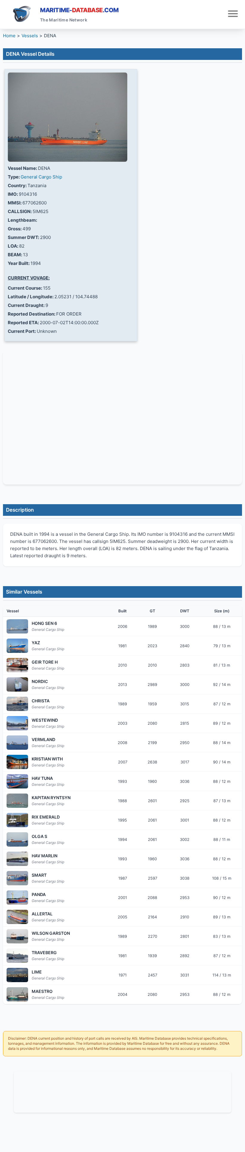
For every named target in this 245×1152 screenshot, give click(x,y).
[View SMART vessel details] (17, 878)
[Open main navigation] (233, 14)
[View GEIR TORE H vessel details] (17, 665)
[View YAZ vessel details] (17, 646)
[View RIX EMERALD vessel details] (17, 820)
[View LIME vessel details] (17, 975)
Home (9, 35)
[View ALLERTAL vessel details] (17, 917)
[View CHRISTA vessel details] (17, 704)
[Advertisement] (122, 1091)
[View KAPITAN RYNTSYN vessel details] (17, 801)
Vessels (30, 35)
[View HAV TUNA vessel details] (17, 781)
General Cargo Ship (41, 177)
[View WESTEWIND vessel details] (17, 723)
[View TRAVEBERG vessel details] (17, 955)
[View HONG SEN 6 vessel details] (17, 626)
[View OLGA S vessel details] (17, 839)
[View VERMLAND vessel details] (17, 742)
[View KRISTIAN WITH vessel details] (17, 762)
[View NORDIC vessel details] (17, 684)
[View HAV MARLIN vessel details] (17, 859)
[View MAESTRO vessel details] (17, 994)
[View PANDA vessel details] (17, 897)
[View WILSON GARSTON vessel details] (17, 936)
